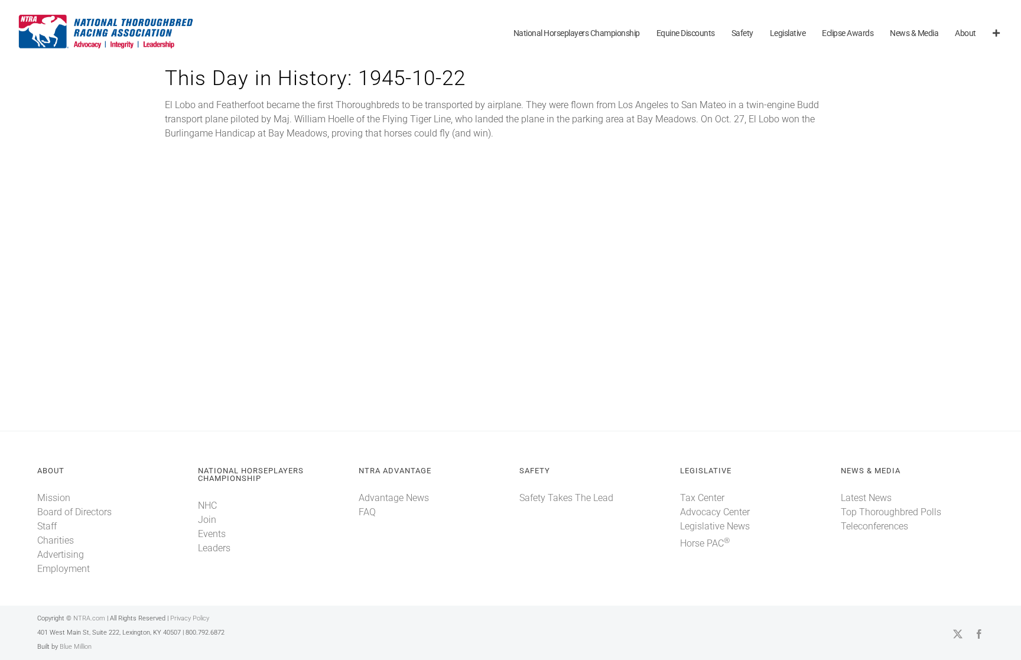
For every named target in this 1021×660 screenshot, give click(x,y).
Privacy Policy (189, 618)
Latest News (866, 497)
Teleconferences (874, 526)
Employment (63, 568)
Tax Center (702, 497)
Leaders (214, 548)
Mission (53, 497)
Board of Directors (74, 512)
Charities (55, 540)
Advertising (60, 554)
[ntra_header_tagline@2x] (106, 17)
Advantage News (394, 497)
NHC (207, 505)
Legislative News (715, 526)
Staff (47, 526)
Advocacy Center (715, 512)
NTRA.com (89, 618)
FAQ (367, 512)
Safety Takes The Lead (566, 497)
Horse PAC (705, 543)
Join (207, 519)
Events (212, 533)
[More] (996, 34)
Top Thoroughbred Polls (891, 512)
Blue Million (76, 647)
